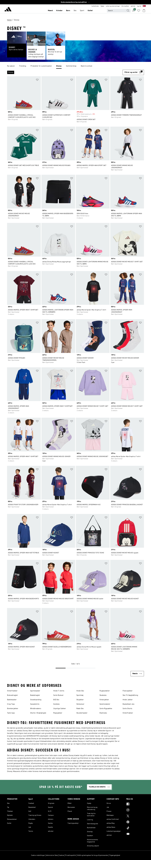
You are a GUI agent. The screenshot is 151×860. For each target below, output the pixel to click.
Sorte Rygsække (105, 708)
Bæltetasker (12, 700)
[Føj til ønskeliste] (37, 80)
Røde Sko (80, 708)
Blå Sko (56, 700)
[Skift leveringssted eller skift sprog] (144, 6)
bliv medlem (125, 6)
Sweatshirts (34, 704)
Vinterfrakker (12, 691)
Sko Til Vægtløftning (130, 695)
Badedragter (35, 695)
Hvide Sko (80, 691)
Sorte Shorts (127, 708)
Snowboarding (35, 700)
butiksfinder (95, 6)
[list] (75, 66)
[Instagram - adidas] (135, 810)
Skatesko (102, 695)
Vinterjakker (104, 700)
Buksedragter (12, 695)
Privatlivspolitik (70, 855)
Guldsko (56, 704)
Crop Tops (11, 704)
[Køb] (7, 9)
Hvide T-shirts (58, 691)
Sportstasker (35, 691)
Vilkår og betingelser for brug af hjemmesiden (92, 855)
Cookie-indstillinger (38, 855)
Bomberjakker (12, 708)
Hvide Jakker (128, 700)
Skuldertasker (81, 713)
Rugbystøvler (104, 691)
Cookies (61, 855)
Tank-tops (11, 713)
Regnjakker (57, 713)
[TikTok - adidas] (135, 828)
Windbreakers (35, 708)
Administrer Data (52, 855)
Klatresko (103, 713)
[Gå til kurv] (144, 10)
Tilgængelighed (114, 855)
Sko (75, 11)
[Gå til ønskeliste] (138, 10)
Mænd (50, 11)
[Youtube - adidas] (135, 834)
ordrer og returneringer (113, 6)
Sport (82, 11)
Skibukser (80, 704)
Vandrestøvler (104, 704)
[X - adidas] (135, 816)
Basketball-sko (128, 704)
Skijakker (80, 700)
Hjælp (102, 6)
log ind (139, 6)
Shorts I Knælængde (38, 713)
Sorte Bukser (58, 695)
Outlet (90, 11)
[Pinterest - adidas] (135, 822)
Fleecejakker (128, 691)
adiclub (133, 6)
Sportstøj (79, 695)
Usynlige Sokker (59, 708)
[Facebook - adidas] (135, 804)
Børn (68, 11)
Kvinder (59, 11)
